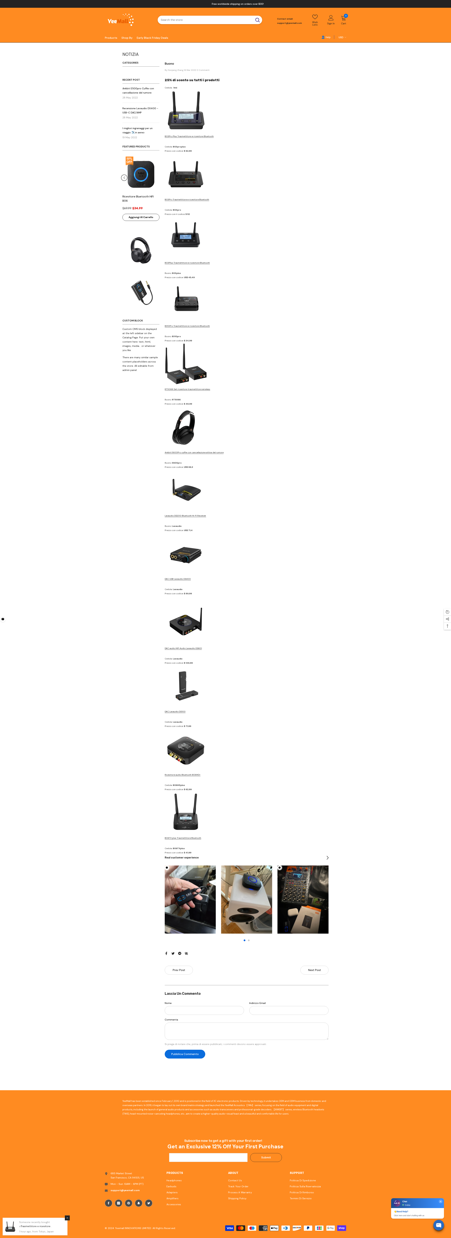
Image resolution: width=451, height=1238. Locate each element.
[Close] (67, 1217)
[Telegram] (179, 953)
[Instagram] (118, 1203)
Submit (266, 1157)
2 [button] (249, 940)
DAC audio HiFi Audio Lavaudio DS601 (183, 648)
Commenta (171, 1019)
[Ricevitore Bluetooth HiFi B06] (140, 174)
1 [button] (244, 940)
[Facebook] (166, 953)
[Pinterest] (128, 1203)
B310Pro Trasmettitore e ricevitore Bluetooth (187, 326)
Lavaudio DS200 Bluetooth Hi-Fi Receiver (185, 515)
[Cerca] (210, 20)
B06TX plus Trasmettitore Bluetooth (183, 838)
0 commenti (203, 70)
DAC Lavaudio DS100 (175, 711)
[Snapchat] (138, 1203)
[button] (124, 178)
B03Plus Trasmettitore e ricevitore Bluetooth (187, 262)
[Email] (186, 953)
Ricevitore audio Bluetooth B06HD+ (182, 774)
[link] (326, 37)
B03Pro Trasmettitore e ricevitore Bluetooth (187, 199)
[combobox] (205, 20)
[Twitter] (173, 953)
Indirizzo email (257, 1003)
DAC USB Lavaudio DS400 (178, 579)
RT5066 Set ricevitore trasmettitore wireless (187, 389)
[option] (225, 4)
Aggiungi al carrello (141, 217)
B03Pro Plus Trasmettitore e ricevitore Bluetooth (189, 136)
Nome (168, 1003)
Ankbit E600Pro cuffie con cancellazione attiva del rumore (194, 452)
